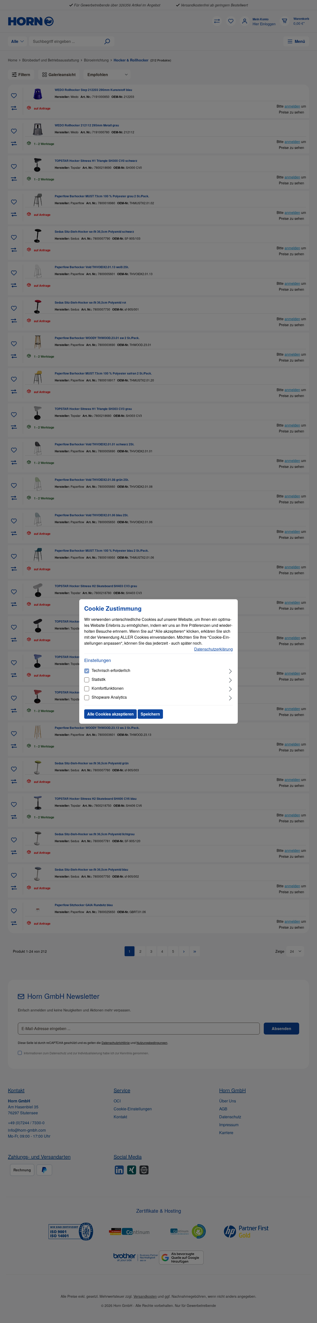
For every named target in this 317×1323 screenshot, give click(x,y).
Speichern (150, 714)
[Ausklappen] (230, 670)
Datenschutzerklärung (213, 649)
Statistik (99, 679)
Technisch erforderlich (111, 670)
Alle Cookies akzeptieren (110, 714)
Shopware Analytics (109, 697)
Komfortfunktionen (108, 688)
